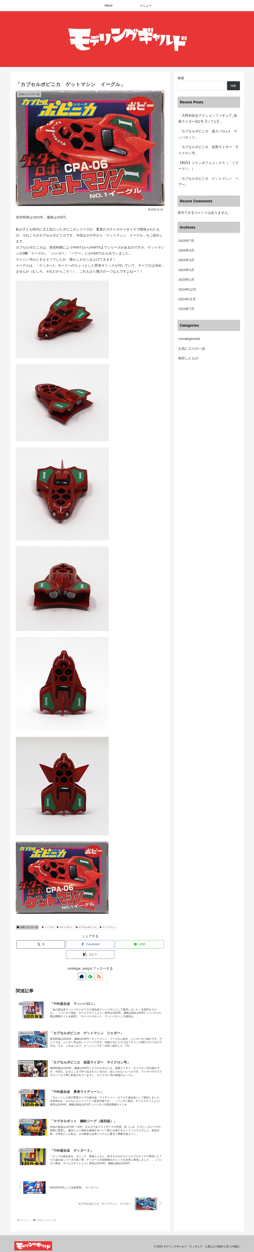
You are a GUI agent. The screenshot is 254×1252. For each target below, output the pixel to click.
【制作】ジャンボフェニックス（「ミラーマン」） (208, 166)
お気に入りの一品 (29, 927)
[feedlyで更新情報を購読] (90, 976)
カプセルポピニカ (88, 927)
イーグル (49, 927)
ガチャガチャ (66, 927)
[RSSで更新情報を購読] (98, 976)
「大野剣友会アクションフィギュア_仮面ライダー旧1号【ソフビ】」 (207, 118)
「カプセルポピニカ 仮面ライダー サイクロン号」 (208, 150)
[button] (90, 954)
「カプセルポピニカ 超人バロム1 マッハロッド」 (207, 134)
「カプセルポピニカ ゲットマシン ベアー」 (208, 181)
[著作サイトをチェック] (81, 976)
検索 (181, 78)
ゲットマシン (109, 927)
